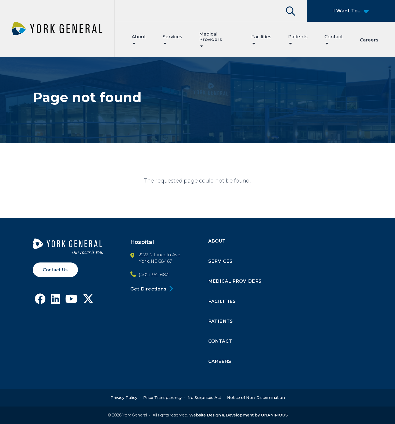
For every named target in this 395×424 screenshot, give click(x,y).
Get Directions (148, 289)
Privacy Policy (123, 397)
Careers (369, 40)
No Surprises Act (204, 397)
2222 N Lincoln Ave (159, 254)
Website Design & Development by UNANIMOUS (238, 415)
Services (172, 36)
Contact (333, 36)
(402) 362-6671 (154, 274)
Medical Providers (210, 36)
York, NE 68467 (155, 261)
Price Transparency (162, 397)
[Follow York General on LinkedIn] (55, 300)
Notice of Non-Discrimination (256, 397)
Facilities (261, 36)
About (139, 36)
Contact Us (55, 269)
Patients (298, 36)
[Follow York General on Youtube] (71, 300)
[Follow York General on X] (88, 300)
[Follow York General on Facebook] (40, 300)
